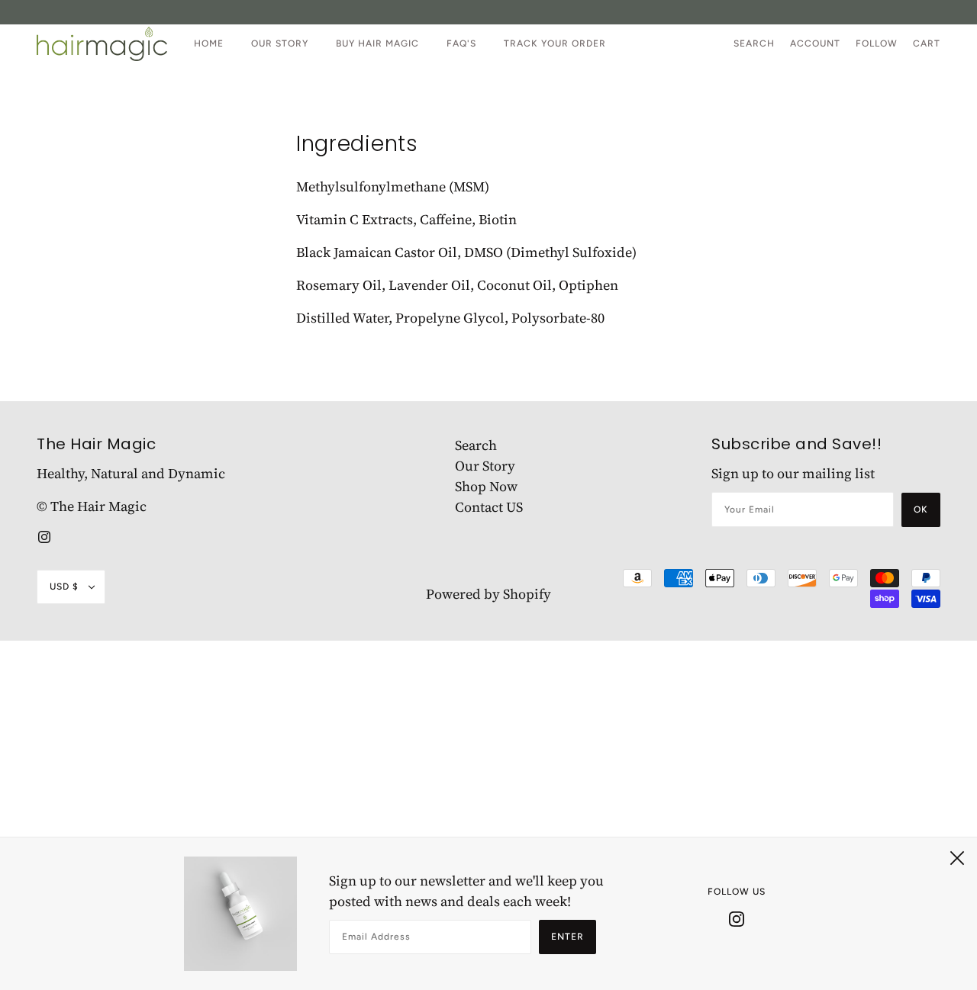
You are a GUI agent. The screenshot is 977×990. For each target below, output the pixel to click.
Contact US (489, 506)
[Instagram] (736, 918)
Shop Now (486, 486)
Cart (926, 43)
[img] (44, 535)
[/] (102, 43)
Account (815, 43)
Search (754, 43)
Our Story (485, 465)
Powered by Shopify (488, 593)
